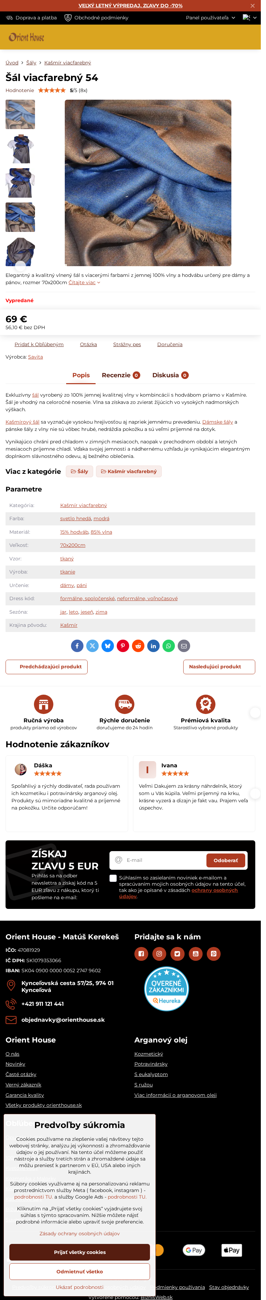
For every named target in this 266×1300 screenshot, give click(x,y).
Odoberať (226, 860)
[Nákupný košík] (236, 37)
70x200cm (73, 545)
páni (82, 585)
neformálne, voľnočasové (147, 598)
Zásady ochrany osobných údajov (79, 1233)
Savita (35, 357)
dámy (67, 585)
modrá (101, 518)
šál (35, 395)
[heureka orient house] (166, 1009)
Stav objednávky (229, 1287)
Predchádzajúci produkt (51, 666)
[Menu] (252, 37)
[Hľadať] (219, 37)
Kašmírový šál (22, 422)
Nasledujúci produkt (215, 666)
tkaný (67, 559)
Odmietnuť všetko (79, 1272)
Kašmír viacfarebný (83, 505)
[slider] (52, 90)
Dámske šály (217, 422)
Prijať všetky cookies (80, 1252)
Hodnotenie (20, 90)
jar (63, 612)
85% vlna (101, 532)
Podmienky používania (177, 1287)
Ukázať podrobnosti (80, 1287)
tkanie (67, 572)
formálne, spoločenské (87, 598)
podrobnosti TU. (33, 1197)
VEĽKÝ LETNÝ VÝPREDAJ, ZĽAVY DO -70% (131, 5)
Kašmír (69, 625)
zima (101, 612)
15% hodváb (74, 532)
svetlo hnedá (75, 518)
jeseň (87, 612)
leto (73, 612)
